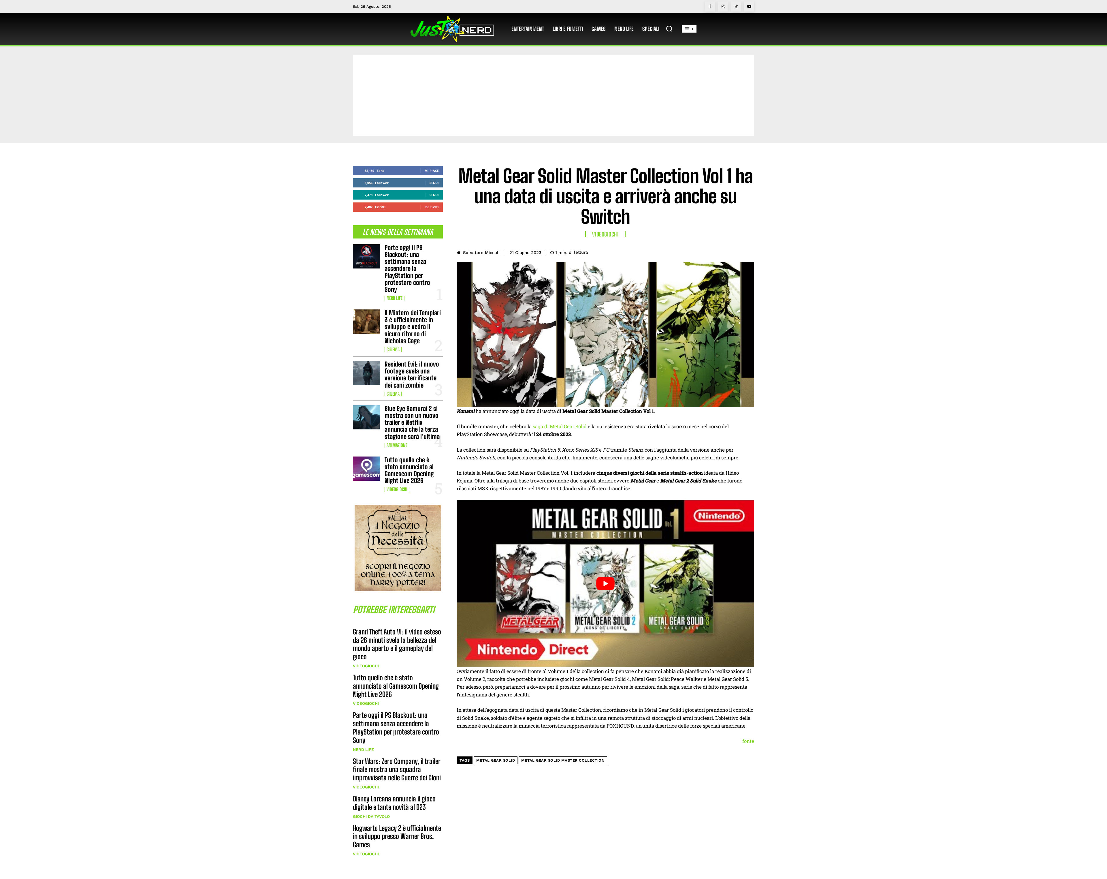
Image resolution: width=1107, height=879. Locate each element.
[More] (748, 251)
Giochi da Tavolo (371, 816)
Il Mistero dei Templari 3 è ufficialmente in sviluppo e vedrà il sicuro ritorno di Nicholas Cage (413, 327)
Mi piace (432, 170)
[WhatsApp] (734, 251)
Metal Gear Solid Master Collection (563, 760)
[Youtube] (749, 6)
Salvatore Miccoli (481, 252)
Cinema (393, 349)
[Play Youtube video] (605, 583)
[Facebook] (710, 6)
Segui (434, 183)
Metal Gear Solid (495, 760)
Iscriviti (432, 207)
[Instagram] (723, 6)
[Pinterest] (721, 251)
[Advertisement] (553, 95)
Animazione (397, 445)
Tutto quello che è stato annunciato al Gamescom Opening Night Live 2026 (409, 470)
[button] (669, 28)
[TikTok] (736, 6)
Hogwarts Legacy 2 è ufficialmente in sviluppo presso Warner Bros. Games (397, 836)
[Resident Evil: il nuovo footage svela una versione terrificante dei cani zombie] (366, 373)
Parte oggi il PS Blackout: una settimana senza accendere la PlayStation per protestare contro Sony (407, 268)
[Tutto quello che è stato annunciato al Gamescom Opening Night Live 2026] (366, 469)
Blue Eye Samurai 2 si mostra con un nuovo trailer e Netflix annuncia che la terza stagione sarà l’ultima (412, 422)
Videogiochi (397, 489)
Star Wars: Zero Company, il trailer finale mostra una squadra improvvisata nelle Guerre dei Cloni (397, 769)
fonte (748, 741)
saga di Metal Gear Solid (560, 426)
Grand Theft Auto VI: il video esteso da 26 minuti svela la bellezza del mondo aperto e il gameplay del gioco (397, 644)
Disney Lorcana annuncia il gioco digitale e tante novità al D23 (394, 803)
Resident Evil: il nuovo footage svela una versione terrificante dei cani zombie (412, 374)
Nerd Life (394, 298)
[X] (708, 251)
